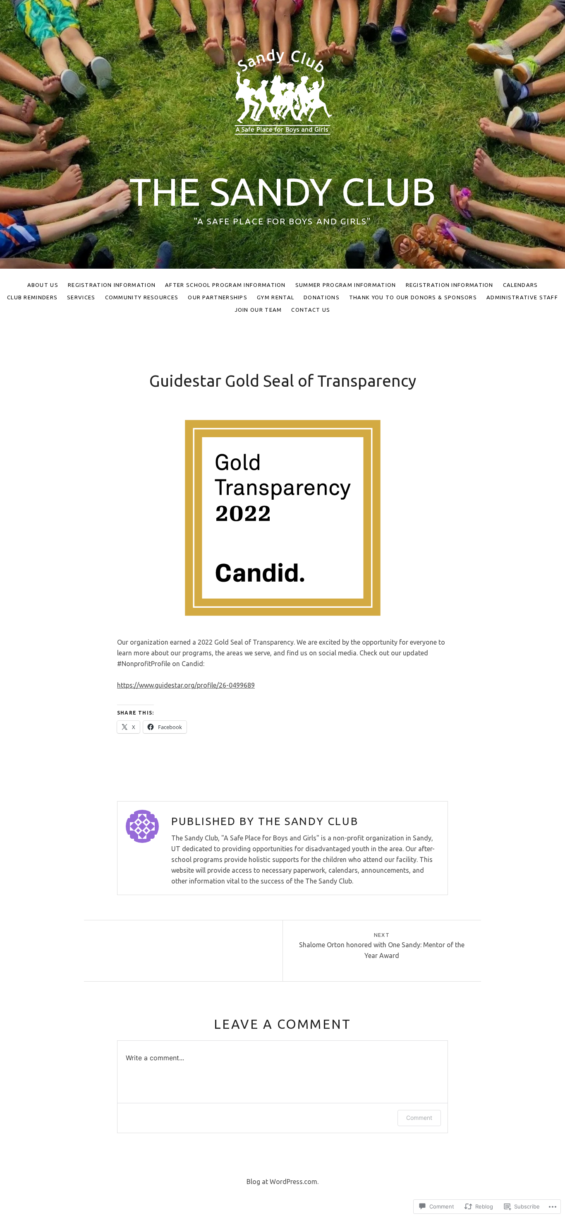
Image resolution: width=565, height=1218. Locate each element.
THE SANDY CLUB (282, 191)
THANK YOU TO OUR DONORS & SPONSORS (413, 297)
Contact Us (310, 310)
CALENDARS (520, 285)
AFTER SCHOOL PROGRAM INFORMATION (225, 285)
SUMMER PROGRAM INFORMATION (345, 285)
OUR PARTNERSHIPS (217, 297)
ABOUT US (42, 285)
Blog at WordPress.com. (282, 1181)
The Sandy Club (308, 821)
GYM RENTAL (275, 297)
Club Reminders (32, 297)
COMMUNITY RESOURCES (142, 297)
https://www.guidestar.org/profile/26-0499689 (186, 685)
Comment (419, 1117)
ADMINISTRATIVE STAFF (522, 297)
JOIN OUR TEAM (258, 310)
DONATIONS (322, 297)
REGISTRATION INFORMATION (112, 285)
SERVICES (81, 297)
